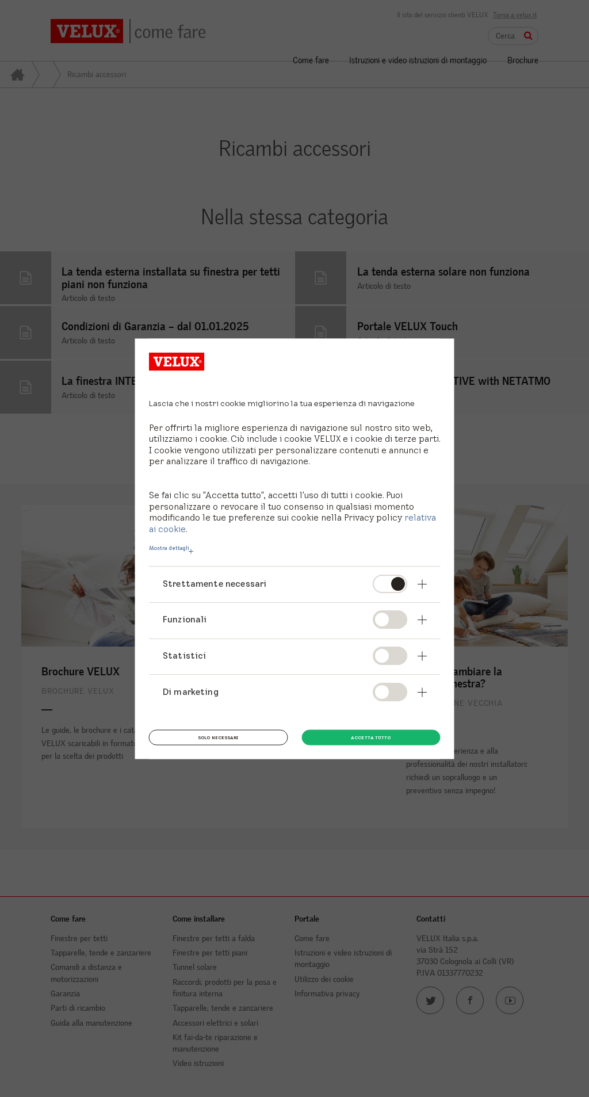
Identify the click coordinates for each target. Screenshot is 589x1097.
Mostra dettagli (169, 548)
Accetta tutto (371, 737)
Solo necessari (218, 737)
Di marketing (191, 691)
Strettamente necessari (214, 583)
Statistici (184, 655)
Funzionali (185, 619)
